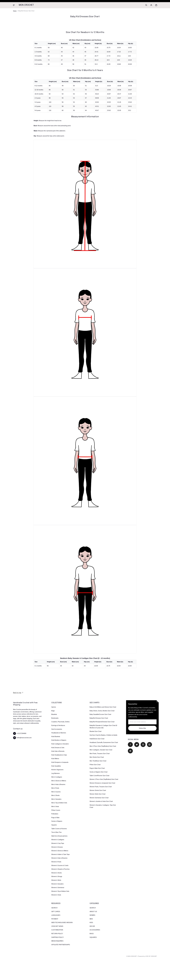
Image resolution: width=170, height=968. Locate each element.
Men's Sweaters (56, 799)
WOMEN (92, 915)
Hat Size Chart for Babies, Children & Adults (103, 735)
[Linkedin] (149, 744)
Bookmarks (54, 718)
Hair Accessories (56, 729)
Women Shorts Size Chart (98, 790)
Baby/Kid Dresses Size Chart (99, 718)
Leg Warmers (55, 773)
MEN (91, 919)
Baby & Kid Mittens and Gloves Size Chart (103, 707)
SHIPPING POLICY (57, 937)
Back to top (17, 692)
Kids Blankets (55, 736)
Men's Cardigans (56, 777)
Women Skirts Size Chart (97, 794)
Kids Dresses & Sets (57, 747)
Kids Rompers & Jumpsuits (59, 762)
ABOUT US (93, 911)
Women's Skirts (56, 880)
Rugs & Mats (55, 817)
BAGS (92, 933)
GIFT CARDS (55, 911)
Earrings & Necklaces (58, 725)
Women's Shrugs (56, 876)
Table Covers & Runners (59, 828)
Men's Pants (55, 788)
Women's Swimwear (57, 887)
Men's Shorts (55, 795)
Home (14, 11)
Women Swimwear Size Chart (99, 797)
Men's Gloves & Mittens (58, 780)
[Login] (151, 5)
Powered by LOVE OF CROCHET (147, 956)
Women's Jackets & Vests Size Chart (101, 801)
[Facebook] (130, 744)
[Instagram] (143, 744)
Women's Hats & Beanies (59, 858)
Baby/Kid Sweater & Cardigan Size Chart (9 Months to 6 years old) (103, 727)
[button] (146, 5)
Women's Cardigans (57, 839)
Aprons (53, 707)
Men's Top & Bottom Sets (59, 803)
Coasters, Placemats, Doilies (60, 721)
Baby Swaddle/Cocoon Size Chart (100, 714)
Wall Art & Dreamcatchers (59, 836)
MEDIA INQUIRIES (57, 941)
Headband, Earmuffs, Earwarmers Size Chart (104, 742)
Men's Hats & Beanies (58, 784)
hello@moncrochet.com (24, 737)
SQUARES (93, 937)
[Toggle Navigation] (13, 5)
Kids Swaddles (56, 766)
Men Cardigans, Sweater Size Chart (101, 750)
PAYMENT (54, 919)
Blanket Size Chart (95, 731)
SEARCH (54, 908)
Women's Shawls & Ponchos (60, 869)
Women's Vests (56, 895)
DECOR (92, 926)
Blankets (54, 714)
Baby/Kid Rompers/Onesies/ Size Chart (102, 721)
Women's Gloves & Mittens (59, 850)
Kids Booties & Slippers (58, 740)
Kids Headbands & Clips (59, 755)
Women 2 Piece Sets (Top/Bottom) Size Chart (104, 779)
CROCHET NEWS (57, 926)
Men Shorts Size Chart (97, 757)
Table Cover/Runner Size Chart (99, 775)
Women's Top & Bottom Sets (60, 891)
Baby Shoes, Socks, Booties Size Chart (102, 710)
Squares (54, 825)
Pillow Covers (55, 810)
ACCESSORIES (95, 930)
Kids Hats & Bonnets (57, 751)
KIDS (91, 922)
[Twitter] (136, 744)
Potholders (54, 814)
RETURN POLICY (57, 933)
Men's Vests (55, 806)
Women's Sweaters (57, 884)
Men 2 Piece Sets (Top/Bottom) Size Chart (103, 746)
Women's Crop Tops (57, 843)
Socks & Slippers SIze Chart (98, 772)
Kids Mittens (55, 758)
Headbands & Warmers (58, 733)
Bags (53, 710)
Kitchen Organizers (57, 769)
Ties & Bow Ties (56, 832)
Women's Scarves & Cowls (59, 865)
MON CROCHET (132, 956)
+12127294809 (21, 733)
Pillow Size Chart (95, 764)
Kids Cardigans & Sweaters (60, 744)
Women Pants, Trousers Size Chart (101, 786)
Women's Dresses (57, 847)
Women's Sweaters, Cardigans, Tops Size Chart (103, 806)
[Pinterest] (130, 750)
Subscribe (142, 728)
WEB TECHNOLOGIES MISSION (62, 922)
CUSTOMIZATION (57, 930)
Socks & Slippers (56, 821)
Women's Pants (56, 862)
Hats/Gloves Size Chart (97, 738)
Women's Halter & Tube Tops (60, 854)
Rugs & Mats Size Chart (97, 768)
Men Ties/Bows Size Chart (98, 761)
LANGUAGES (55, 915)
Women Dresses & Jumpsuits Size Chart (102, 783)
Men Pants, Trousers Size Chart (100, 753)
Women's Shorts (56, 873)
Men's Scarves (56, 792)
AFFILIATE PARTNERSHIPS (60, 944)
